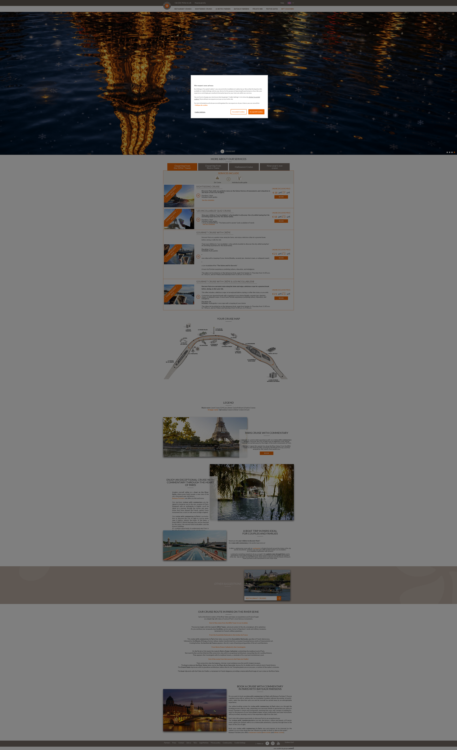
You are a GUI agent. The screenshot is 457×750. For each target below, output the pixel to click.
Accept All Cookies (256, 112)
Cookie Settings (200, 112)
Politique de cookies (201, 105)
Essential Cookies (238, 112)
